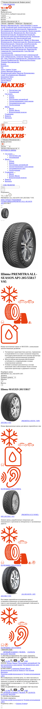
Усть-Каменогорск (12, 75)
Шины (7, 107)
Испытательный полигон (18, 112)
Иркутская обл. (31, 33)
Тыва (6, 58)
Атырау (3, 71)
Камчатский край (7, 36)
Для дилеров (29, 670)
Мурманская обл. (7, 42)
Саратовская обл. (18, 51)
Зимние (11, 97)
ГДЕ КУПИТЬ (16, 489)
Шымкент (22, 75)
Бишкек (3, 64)
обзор (3, 199)
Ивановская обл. (19, 33)
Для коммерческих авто (17, 103)
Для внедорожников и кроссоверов (21, 101)
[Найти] (25, 122)
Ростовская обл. (21, 49)
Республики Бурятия (8, 49)
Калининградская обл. (8, 34)
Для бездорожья (14, 105)
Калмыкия (20, 34)
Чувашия (4, 62)
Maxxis (11, 108)
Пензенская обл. (17, 45)
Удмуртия (11, 58)
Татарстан (19, 56)
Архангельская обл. (24, 27)
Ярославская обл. (13, 62)
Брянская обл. (32, 29)
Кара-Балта (5, 66)
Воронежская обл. (7, 33)
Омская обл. (19, 44)
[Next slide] (3, 220)
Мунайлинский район (8, 73)
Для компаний (14, 92)
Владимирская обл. (7, 31)
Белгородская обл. (20, 29)
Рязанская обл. (32, 49)
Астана (13, 69)
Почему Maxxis (14, 110)
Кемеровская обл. (26, 36)
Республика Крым (31, 47)
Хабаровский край (34, 58)
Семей (3, 75)
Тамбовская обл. (10, 56)
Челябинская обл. (13, 60)
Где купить (9, 94)
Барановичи (5, 77)
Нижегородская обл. (20, 42)
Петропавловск (29, 73)
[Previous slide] (1, 220)
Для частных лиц (15, 90)
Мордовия (35, 40)
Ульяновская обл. (21, 58)
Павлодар (20, 73)
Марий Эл (27, 40)
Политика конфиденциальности (12, 674)
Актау (3, 69)
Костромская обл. (10, 38)
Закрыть (4, 10)
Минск (8, 80)
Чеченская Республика (27, 60)
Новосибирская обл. (8, 44)
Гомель (9, 78)
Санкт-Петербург (26, 25)
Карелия (16, 36)
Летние (11, 96)
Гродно (3, 80)
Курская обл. (19, 40)
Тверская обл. (28, 56)
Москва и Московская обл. (10, 25)
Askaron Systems (21, 703)
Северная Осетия (20, 55)
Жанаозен (9, 71)
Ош (2, 67)
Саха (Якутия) (29, 51)
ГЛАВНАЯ (5, 201)
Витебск (4, 78)
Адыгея (35, 25)
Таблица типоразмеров (13, 199)
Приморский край (7, 47)
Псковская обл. (19, 47)
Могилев (4, 82)
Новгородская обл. (34, 42)
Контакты (8, 118)
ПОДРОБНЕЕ (6, 489)
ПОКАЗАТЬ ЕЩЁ (7, 650)
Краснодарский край (24, 38)
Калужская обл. (29, 34)
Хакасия (4, 60)
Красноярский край (7, 40)
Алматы (8, 69)
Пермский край (29, 45)
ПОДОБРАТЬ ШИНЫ (8, 150)
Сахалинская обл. (7, 53)
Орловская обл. (6, 45)
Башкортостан (9, 29)
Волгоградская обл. (21, 31)
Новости (8, 116)
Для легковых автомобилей (18, 99)
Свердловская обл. (7, 55)
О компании (9, 114)
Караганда (17, 71)
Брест (11, 77)
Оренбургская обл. (30, 44)
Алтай (3, 27)
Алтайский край (11, 27)
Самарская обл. (6, 51)
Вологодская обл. (35, 31)
